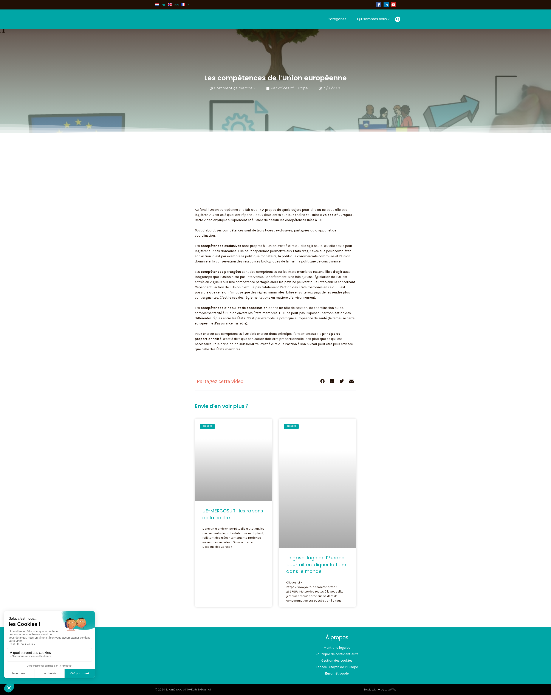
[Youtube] (393, 4)
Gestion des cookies (337, 660)
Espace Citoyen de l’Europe (337, 667)
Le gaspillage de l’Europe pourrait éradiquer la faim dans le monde (316, 564)
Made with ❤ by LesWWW (380, 689)
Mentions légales (336, 647)
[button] (397, 19)
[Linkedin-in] (386, 4)
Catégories (337, 19)
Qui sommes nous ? (373, 19)
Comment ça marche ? (234, 88)
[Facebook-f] (378, 4)
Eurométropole (337, 673)
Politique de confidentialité (337, 654)
